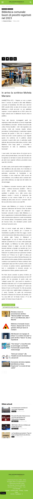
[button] (30, 2)
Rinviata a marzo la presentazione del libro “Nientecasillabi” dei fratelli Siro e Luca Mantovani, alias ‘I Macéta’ (20, 316)
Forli (13, 436)
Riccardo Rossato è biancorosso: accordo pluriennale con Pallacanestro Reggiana (21, 417)
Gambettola (10, 9)
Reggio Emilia (15, 421)
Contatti (7, 490)
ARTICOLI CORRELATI (8, 305)
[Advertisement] (16, 39)
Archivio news (14, 490)
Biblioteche (9, 6)
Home (3, 6)
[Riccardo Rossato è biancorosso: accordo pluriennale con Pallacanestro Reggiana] (6, 418)
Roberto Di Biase (7, 21)
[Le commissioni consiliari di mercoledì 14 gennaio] (6, 410)
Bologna (14, 411)
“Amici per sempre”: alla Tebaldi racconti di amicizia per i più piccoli (21, 356)
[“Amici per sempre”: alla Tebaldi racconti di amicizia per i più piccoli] (6, 356)
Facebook (18, 494)
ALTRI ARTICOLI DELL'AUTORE (11, 307)
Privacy (21, 490)
